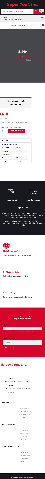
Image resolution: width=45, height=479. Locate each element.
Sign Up (8, 347)
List (41, 10)
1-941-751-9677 (19, 19)
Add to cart (17, 131)
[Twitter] (18, 371)
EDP (36, 10)
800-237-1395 (8, 19)
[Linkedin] (33, 371)
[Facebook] (3, 371)
